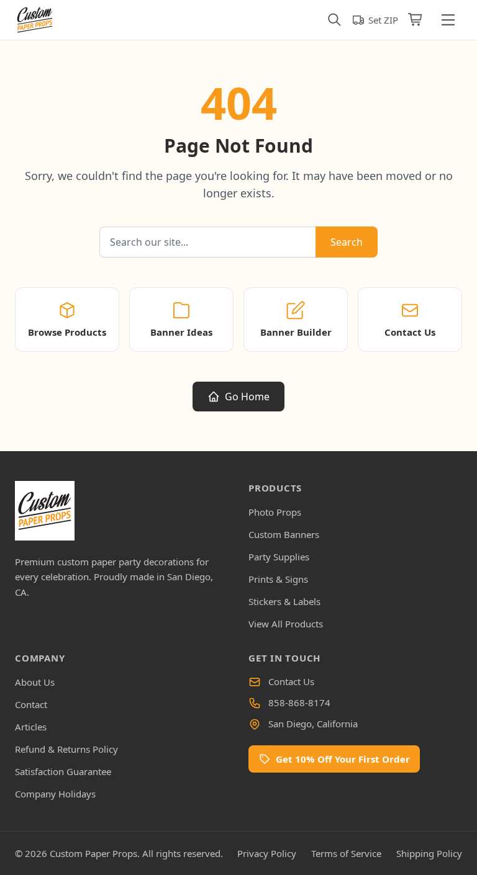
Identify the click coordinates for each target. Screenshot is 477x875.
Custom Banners (283, 534)
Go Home (247, 396)
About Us (35, 682)
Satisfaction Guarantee (63, 771)
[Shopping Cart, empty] (416, 20)
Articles (31, 726)
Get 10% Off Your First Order (343, 759)
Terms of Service (346, 853)
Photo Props (274, 512)
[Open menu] (448, 20)
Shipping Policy (429, 853)
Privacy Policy (266, 853)
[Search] (334, 20)
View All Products (285, 623)
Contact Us (291, 681)
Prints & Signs (278, 579)
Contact (31, 704)
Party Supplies (278, 556)
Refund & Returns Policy (66, 749)
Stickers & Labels (284, 601)
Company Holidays (55, 793)
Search (346, 242)
